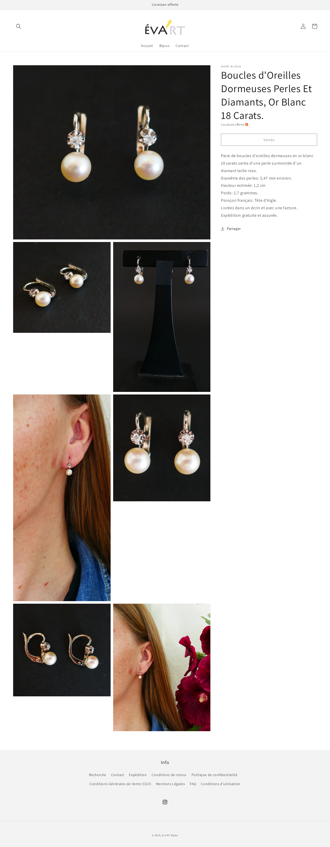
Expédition (138, 774)
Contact (117, 774)
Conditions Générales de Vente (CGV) (120, 783)
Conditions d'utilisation (220, 783)
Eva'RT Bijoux (170, 835)
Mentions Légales (170, 783)
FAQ (193, 783)
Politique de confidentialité (214, 774)
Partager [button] (234, 228)
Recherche (97, 774)
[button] (18, 26)
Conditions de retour (169, 774)
